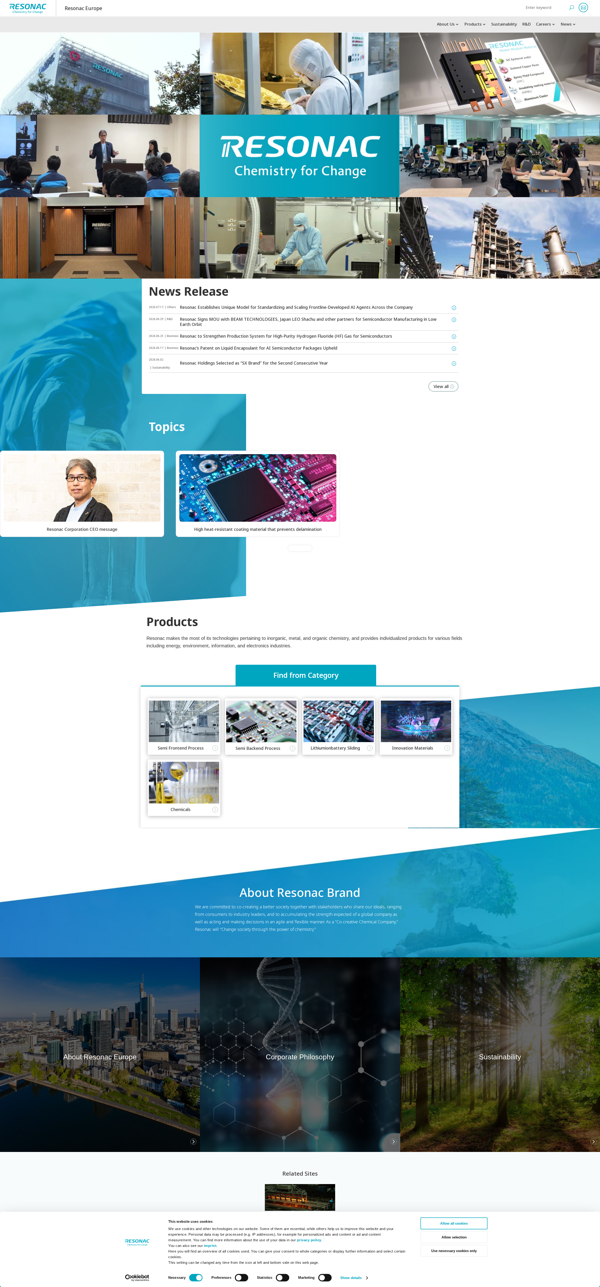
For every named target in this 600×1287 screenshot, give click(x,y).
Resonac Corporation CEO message (84, 529)
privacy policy (309, 1240)
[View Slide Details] (82, 487)
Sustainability (504, 25)
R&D (526, 25)
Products (473, 25)
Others (171, 307)
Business (173, 336)
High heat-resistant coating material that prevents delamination (258, 529)
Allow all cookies (454, 1223)
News (566, 25)
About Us (446, 25)
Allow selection (454, 1237)
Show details (351, 1278)
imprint (210, 1246)
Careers (543, 25)
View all (441, 386)
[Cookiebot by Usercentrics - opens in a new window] (137, 1277)
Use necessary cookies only (454, 1251)
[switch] (241, 1277)
